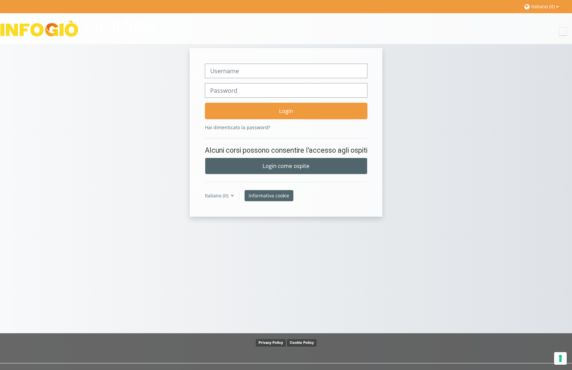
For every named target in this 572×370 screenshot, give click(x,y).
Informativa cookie (269, 195)
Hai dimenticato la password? (237, 127)
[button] (544, 6)
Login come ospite (286, 166)
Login (286, 111)
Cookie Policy (302, 342)
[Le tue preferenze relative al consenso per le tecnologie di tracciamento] (560, 358)
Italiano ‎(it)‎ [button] (217, 195)
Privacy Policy (271, 342)
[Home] (39, 28)
